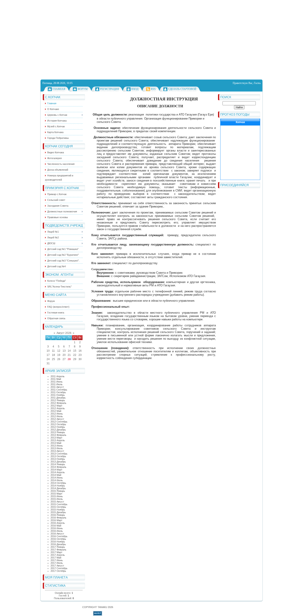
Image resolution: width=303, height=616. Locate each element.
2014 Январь (58, 464)
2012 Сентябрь (59, 421)
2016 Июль (57, 531)
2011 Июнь (57, 381)
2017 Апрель (58, 555)
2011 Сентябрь (59, 389)
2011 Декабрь (58, 397)
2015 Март (56, 493)
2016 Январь (58, 515)
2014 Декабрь (58, 488)
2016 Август (57, 533)
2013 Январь (58, 432)
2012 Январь (58, 400)
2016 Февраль (58, 517)
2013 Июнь (57, 445)
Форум (83, 89)
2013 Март (56, 437)
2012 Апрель (58, 408)
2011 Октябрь (58, 392)
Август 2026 (64, 333)
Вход (134, 89)
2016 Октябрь (58, 539)
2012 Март (56, 405)
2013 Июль (57, 448)
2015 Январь (58, 491)
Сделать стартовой (182, 89)
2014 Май (56, 475)
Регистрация (109, 89)
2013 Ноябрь (58, 459)
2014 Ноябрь (58, 485)
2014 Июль (57, 480)
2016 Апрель (58, 523)
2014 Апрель (58, 472)
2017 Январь (58, 547)
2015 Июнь (57, 496)
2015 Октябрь (58, 507)
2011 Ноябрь (58, 395)
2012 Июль (57, 416)
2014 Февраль (58, 467)
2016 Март (56, 520)
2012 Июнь (57, 413)
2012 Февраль (58, 403)
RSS (153, 89)
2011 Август (57, 387)
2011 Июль (57, 384)
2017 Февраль (58, 549)
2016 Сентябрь (59, 536)
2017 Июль (57, 563)
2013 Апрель (58, 440)
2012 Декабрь (58, 429)
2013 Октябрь (58, 456)
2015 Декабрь (58, 512)
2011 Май (56, 379)
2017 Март (56, 552)
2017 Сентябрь (59, 568)
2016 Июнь (57, 528)
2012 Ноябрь (58, 427)
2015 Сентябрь (59, 504)
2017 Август (57, 565)
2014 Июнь (57, 477)
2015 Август (57, 501)
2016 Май (56, 525)
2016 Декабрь (58, 544)
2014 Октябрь (58, 483)
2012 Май (56, 411)
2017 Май (56, 557)
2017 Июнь (57, 560)
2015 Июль (57, 499)
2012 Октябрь (58, 424)
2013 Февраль (58, 435)
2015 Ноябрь (58, 509)
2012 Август (57, 419)
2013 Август (57, 451)
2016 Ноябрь (58, 541)
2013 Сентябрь (59, 453)
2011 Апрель (58, 376)
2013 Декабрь (58, 461)
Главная (59, 89)
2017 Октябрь (58, 571)
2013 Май (56, 443)
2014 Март (56, 469)
